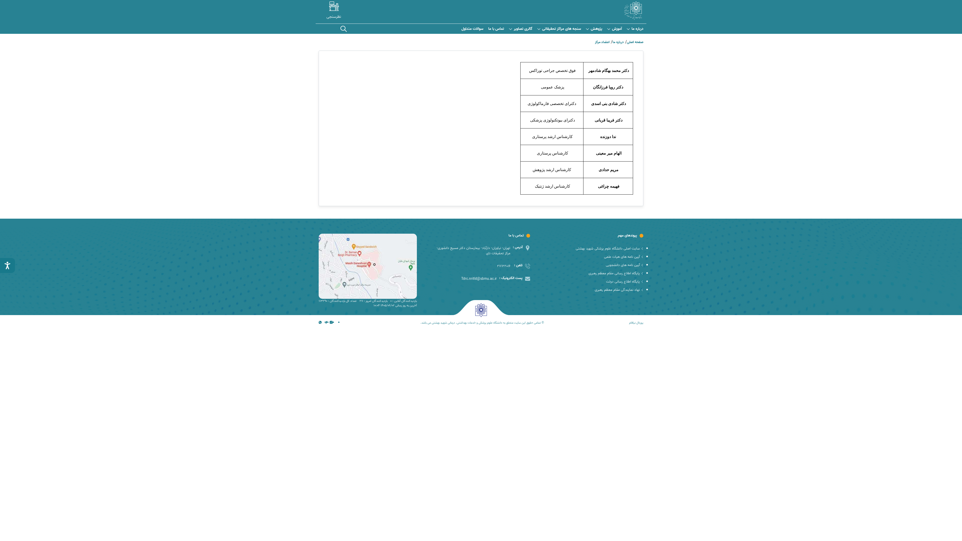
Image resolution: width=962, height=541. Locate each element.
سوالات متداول (472, 29)
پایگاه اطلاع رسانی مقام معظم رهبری (614, 273)
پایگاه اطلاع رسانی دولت (623, 281)
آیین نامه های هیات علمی (622, 256)
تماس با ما (496, 29)
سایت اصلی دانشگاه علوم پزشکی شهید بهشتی (608, 248)
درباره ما (637, 29)
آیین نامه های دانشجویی (623, 265)
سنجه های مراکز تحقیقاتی (561, 29)
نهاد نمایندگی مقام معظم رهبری (617, 290)
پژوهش (596, 29)
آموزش (617, 29)
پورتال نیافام (636, 323)
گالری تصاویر (523, 29)
